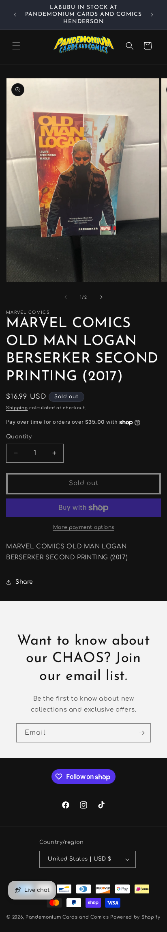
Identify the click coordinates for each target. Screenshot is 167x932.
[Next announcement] (152, 15)
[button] (16, 46)
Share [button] (24, 582)
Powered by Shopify (135, 917)
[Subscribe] (141, 732)
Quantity (19, 437)
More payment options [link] (83, 527)
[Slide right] (101, 297)
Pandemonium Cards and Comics (67, 917)
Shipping (17, 408)
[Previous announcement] (15, 15)
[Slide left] (66, 297)
